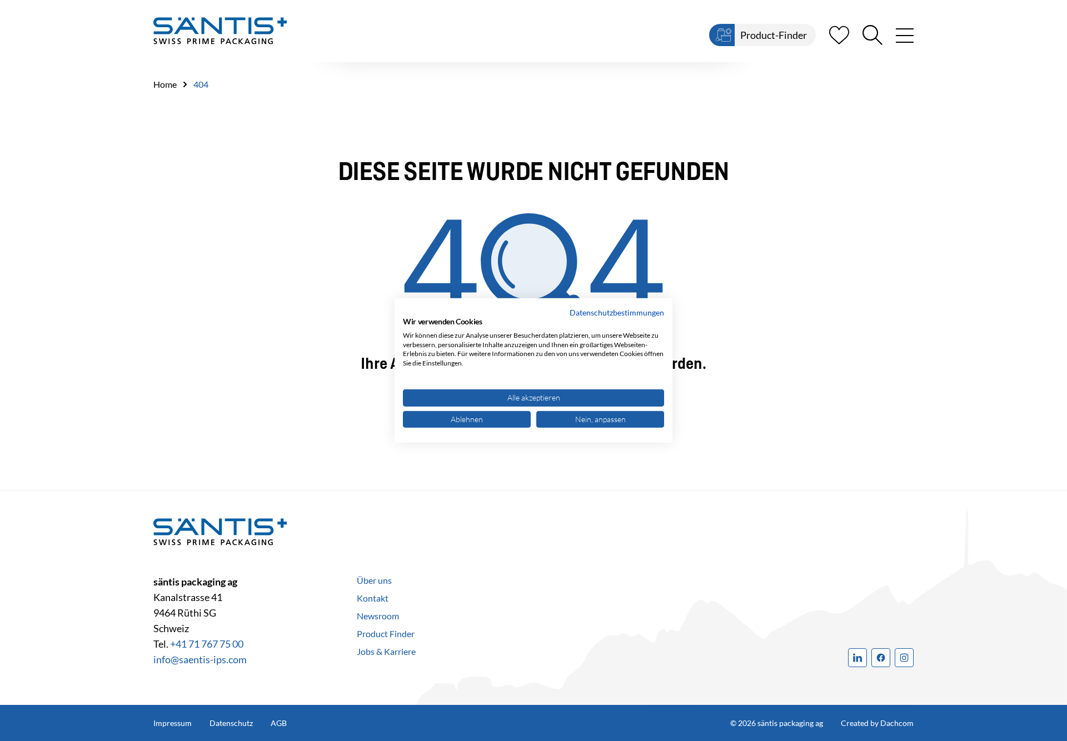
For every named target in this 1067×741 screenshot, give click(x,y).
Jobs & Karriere (386, 651)
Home (165, 84)
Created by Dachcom (877, 723)
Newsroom (378, 615)
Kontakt (372, 598)
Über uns (374, 580)
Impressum (172, 723)
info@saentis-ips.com (200, 659)
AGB (279, 723)
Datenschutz (231, 723)
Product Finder (386, 633)
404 (200, 84)
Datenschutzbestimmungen (617, 312)
